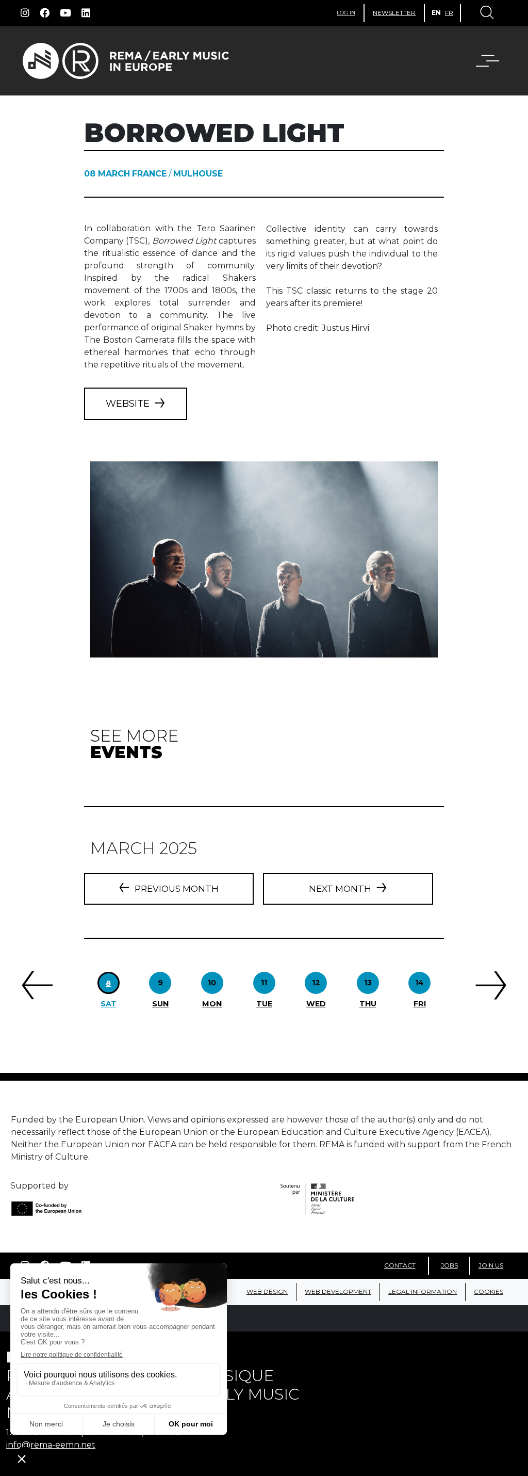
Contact (400, 1265)
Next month (340, 889)
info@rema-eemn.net (50, 1445)
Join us (490, 1265)
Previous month (177, 889)
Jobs (449, 1265)
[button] (481, 61)
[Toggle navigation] (486, 13)
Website (128, 403)
